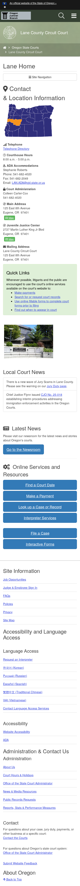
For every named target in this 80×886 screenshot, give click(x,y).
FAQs (6, 596)
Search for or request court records (37, 297)
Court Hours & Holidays (18, 775)
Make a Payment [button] (40, 495)
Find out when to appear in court (36, 310)
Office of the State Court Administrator (28, 783)
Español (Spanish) (15, 684)
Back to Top (14, 879)
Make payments (25, 293)
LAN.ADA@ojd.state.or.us (28, 183)
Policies (8, 604)
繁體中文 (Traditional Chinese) (22, 692)
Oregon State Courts (25, 47)
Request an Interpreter (18, 659)
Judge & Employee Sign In (20, 588)
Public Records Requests (19, 799)
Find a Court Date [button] (40, 484)
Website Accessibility (16, 732)
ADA (6, 740)
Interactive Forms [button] (40, 544)
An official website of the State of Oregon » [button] (33, 3)
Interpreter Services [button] (40, 517)
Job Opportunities (14, 579)
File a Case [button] (40, 533)
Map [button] (11, 217)
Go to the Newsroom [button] (23, 449)
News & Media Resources (20, 791)
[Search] (61, 16)
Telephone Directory (16, 149)
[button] (5, 6)
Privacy (8, 612)
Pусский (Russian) (15, 676)
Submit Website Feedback (20, 863)
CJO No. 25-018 (51, 395)
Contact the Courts (15, 838)
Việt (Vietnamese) (14, 700)
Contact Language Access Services (26, 708)
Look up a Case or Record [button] (40, 506)
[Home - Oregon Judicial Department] (4, 47)
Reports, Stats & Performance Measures (29, 808)
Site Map (9, 620)
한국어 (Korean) (13, 668)
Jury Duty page (56, 386)
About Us (9, 767)
